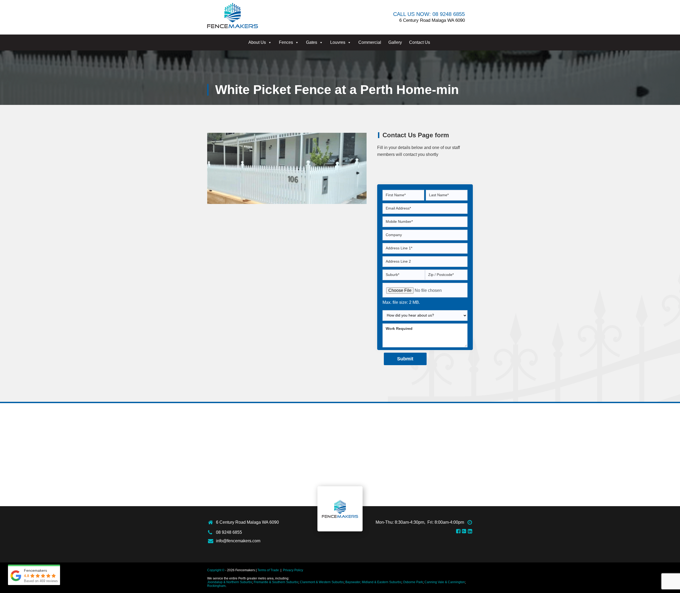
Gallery (395, 42)
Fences (286, 42)
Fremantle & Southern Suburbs (276, 582)
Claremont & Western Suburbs (322, 582)
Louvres (337, 42)
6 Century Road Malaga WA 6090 (247, 522)
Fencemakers (340, 508)
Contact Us (419, 42)
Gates (311, 42)
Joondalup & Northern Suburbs (229, 582)
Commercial (369, 42)
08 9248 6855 (229, 532)
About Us (257, 42)
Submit (405, 358)
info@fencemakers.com (238, 541)
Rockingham (216, 586)
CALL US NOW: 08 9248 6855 (429, 14)
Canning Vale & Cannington (444, 582)
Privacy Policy (293, 570)
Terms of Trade (268, 570)
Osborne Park (413, 582)
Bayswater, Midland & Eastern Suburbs (373, 582)
